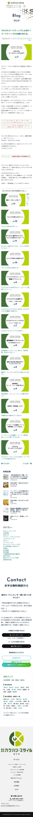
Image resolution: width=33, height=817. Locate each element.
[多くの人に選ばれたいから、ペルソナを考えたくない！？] (15, 237)
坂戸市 (10, 704)
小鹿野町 (14, 692)
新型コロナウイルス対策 (11, 558)
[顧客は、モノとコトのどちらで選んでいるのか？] (15, 363)
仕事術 (5, 548)
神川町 (14, 690)
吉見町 (11, 701)
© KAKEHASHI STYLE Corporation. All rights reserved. (16, 814)
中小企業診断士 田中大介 (11, 546)
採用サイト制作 (17, 767)
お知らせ (6, 535)
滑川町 (5, 701)
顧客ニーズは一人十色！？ (28, 200)
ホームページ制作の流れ (17, 772)
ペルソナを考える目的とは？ (10, 268)
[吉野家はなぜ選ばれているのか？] (15, 406)
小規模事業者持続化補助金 (11, 554)
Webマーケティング (9, 531)
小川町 (12, 699)
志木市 (20, 708)
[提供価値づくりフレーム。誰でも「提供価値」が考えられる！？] (15, 341)
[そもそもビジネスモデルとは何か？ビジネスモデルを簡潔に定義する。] (15, 300)
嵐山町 (25, 699)
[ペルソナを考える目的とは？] (15, 259)
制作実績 (6, 552)
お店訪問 (6, 533)
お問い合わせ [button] (17, 646)
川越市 (19, 706)
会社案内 (16, 786)
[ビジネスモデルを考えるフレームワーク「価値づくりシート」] (15, 278)
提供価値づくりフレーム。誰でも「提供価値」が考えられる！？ (14, 351)
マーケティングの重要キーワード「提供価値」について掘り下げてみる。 (14, 436)
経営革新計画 (7, 560)
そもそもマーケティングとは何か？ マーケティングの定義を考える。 (15, 458)
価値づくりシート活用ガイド (16, 664)
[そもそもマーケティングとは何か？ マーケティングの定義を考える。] (15, 448)
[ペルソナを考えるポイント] (15, 217)
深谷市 (5, 687)
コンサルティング (8, 539)
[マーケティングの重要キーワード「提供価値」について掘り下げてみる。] (15, 426)
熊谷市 (11, 687)
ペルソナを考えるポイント (9, 226)
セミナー (6, 541)
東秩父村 (18, 699)
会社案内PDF (16, 658)
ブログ (16, 789)
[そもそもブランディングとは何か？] (15, 322)
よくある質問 (17, 775)
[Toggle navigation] (24, 6)
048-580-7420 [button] (17, 635)
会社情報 (6, 550)
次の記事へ (26, 463)
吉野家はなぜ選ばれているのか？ (11, 415)
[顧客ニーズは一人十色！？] (13, 200)
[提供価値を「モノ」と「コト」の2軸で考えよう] (15, 385)
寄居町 (22, 687)
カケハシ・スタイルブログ (11, 537)
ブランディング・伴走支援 (17, 769)
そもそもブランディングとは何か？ (12, 331)
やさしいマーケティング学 (11, 544)
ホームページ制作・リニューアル (17, 764)
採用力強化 (6, 556)
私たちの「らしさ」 (16, 778)
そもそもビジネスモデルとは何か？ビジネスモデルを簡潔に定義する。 (15, 310)
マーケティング (15, 39)
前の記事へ (6, 463)
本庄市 (17, 687)
